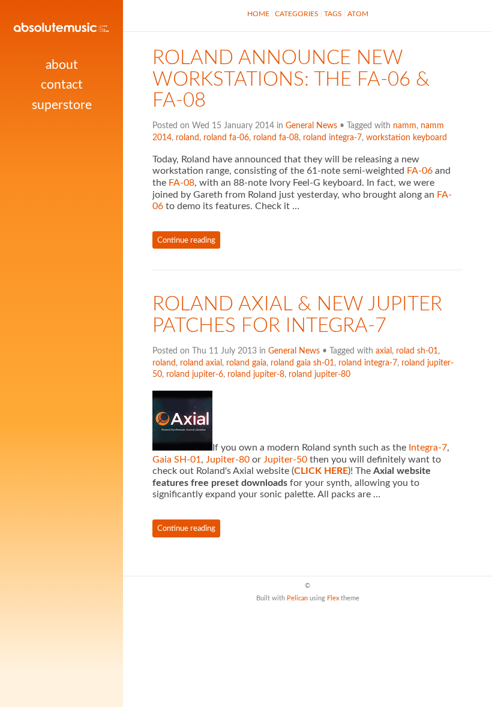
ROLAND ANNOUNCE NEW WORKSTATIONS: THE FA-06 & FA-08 (291, 80)
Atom (357, 13)
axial (384, 351)
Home (258, 13)
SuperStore (62, 105)
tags (333, 13)
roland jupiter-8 (255, 374)
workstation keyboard (406, 138)
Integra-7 (428, 447)
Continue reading (186, 240)
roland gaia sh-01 (302, 363)
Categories (297, 13)
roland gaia (246, 363)
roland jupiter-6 (194, 374)
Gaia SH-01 (176, 459)
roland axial (201, 363)
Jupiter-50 (285, 459)
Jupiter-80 (228, 459)
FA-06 (420, 171)
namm (404, 126)
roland (187, 138)
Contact (62, 84)
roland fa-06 (226, 138)
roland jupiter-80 (319, 374)
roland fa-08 (276, 138)
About (62, 65)
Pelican (297, 598)
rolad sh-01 (417, 351)
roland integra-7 (332, 138)
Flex (333, 598)
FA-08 (181, 183)
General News (311, 126)
